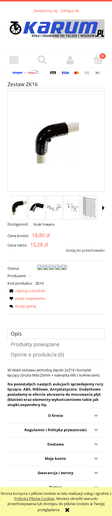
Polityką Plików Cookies (34, 498)
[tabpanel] (56, 387)
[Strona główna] (56, 30)
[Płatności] (56, 72)
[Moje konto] (70, 60)
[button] (14, 60)
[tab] (56, 333)
